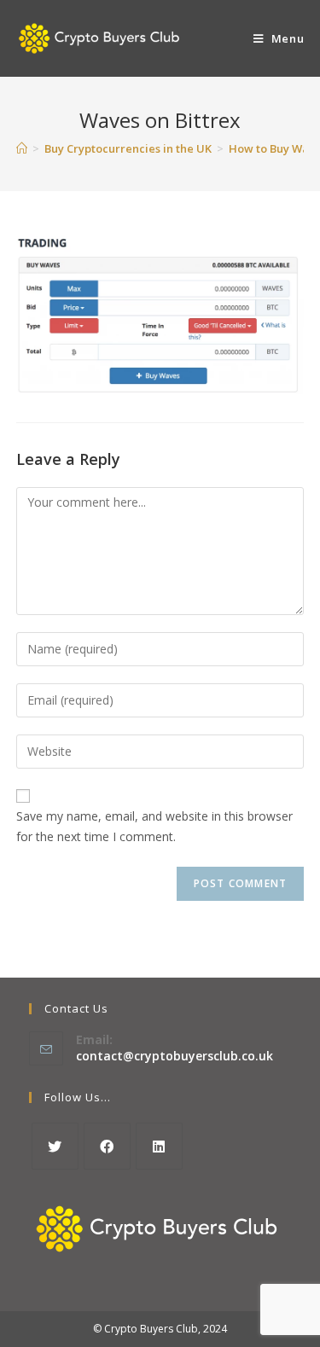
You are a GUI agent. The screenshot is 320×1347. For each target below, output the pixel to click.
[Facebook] (107, 1146)
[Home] (21, 148)
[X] (55, 1146)
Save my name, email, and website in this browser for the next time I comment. (154, 826)
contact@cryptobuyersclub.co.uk (174, 1056)
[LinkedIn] (159, 1146)
